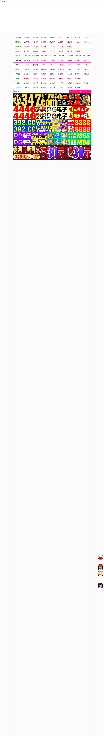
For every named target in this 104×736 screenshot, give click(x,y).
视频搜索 (80, 91)
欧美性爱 (77, 56)
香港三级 (43, 56)
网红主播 (85, 56)
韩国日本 (51, 56)
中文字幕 (68, 56)
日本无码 (60, 56)
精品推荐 (34, 56)
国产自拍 (26, 56)
